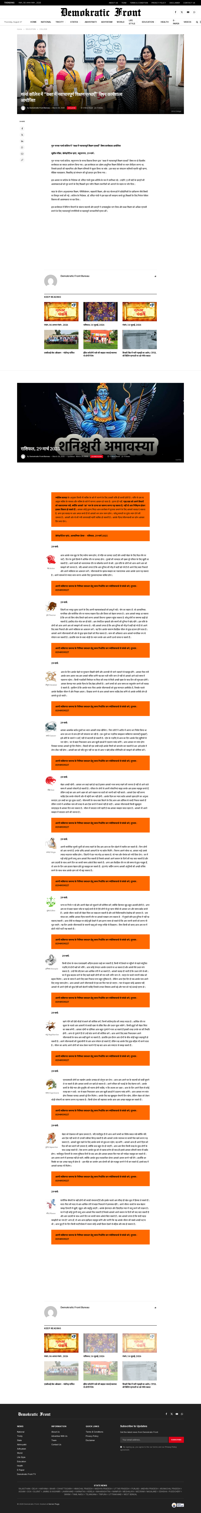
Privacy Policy (171, 1447)
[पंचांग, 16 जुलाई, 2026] (140, 311)
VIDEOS (187, 22)
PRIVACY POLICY (159, 3)
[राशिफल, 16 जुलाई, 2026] (100, 311)
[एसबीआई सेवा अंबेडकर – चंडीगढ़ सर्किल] (61, 339)
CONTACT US (189, 3)
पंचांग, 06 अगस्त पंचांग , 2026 (30, 3)
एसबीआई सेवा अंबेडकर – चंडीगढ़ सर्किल (59, 352)
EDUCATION (148, 22)
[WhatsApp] (22, 147)
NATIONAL (46, 22)
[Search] (197, 22)
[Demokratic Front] (100, 12)
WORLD (120, 22)
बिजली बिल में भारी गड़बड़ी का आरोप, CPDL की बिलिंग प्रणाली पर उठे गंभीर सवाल (139, 354)
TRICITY (60, 22)
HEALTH (165, 22)
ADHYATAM (106, 22)
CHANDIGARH (96, 456)
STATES (74, 22)
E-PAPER (176, 22)
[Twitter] (22, 134)
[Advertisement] (100, 130)
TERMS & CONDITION (139, 3)
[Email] (22, 153)
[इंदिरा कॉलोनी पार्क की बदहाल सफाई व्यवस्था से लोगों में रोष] (100, 339)
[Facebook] (22, 128)
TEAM (123, 3)
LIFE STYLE (132, 22)
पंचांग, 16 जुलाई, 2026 (132, 324)
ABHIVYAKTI (91, 22)
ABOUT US (113, 3)
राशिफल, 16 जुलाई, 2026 (93, 324)
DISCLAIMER (175, 3)
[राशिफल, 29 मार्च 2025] (100, 423)
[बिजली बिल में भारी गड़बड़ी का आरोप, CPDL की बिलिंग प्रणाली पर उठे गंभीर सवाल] (140, 339)
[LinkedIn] (22, 141)
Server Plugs (54, 1504)
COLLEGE (71, 108)
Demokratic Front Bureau (40, 108)
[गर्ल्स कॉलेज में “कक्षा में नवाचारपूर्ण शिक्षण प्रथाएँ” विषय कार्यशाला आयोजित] (100, 74)
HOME (33, 22)
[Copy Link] (22, 160)
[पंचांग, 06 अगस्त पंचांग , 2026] (61, 311)
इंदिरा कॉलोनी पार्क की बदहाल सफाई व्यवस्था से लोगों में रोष (100, 354)
